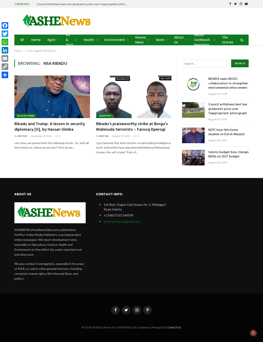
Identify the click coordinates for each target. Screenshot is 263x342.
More (160, 40)
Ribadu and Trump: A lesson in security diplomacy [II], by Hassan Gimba (49, 127)
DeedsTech (174, 327)
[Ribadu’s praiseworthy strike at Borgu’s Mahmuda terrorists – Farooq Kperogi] (134, 97)
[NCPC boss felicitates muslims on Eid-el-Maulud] (193, 135)
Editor (22, 136)
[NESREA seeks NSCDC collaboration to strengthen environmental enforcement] (193, 84)
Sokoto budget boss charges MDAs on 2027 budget (228, 154)
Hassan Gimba (26, 115)
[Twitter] (5, 34)
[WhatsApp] (5, 42)
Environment (114, 40)
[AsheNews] (58, 21)
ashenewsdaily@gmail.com (122, 221)
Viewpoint (105, 115)
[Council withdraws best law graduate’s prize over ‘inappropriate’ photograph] (193, 110)
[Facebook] (5, 25)
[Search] (241, 39)
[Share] (5, 75)
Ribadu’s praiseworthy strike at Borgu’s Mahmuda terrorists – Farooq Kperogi (132, 127)
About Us (179, 39)
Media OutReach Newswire (202, 40)
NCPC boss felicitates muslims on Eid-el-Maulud (226, 132)
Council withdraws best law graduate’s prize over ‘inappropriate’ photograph (83, 4)
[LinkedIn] (5, 50)
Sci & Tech (70, 40)
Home (36, 40)
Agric (51, 40)
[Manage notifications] (253, 333)
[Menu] (22, 40)
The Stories (227, 39)
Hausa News (140, 39)
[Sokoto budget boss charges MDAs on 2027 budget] (193, 157)
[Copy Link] (5, 67)
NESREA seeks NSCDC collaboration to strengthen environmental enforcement (228, 83)
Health (89, 40)
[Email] (5, 58)
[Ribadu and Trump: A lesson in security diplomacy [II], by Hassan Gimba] (52, 97)
